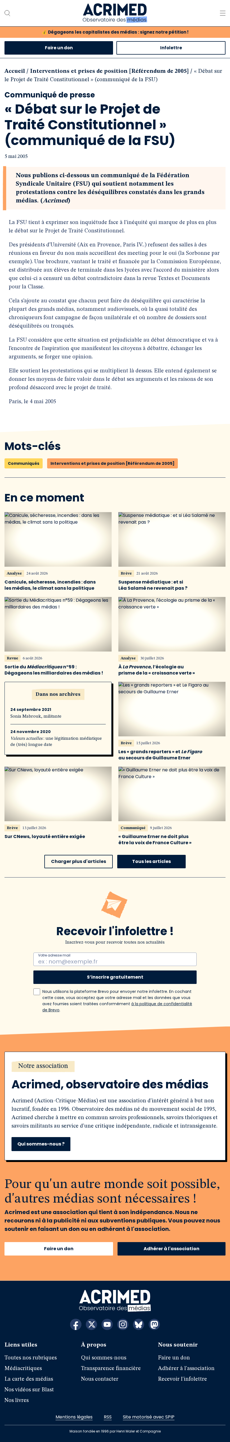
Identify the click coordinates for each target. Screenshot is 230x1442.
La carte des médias (28, 1379)
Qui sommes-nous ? (41, 1144)
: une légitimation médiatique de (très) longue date (56, 741)
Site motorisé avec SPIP (148, 1417)
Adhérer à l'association (171, 1248)
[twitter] (91, 1324)
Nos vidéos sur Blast (29, 1390)
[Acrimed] (115, 13)
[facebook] (75, 1324)
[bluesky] (138, 1324)
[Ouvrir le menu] (223, 13)
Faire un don (59, 48)
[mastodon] (154, 1324)
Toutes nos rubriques (30, 1358)
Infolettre (171, 48)
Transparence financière (111, 1368)
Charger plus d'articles (78, 861)
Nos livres (16, 1400)
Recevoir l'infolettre (182, 1379)
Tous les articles (151, 861)
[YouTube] (107, 1324)
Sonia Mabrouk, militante (35, 716)
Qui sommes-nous (103, 1358)
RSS (108, 1417)
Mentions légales (74, 1417)
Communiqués (23, 463)
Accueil (14, 71)
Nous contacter (99, 1379)
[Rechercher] (7, 13)
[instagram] (122, 1324)
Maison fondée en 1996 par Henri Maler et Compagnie (115, 1431)
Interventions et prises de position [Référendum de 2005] (109, 71)
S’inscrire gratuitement (115, 977)
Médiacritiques (23, 1368)
